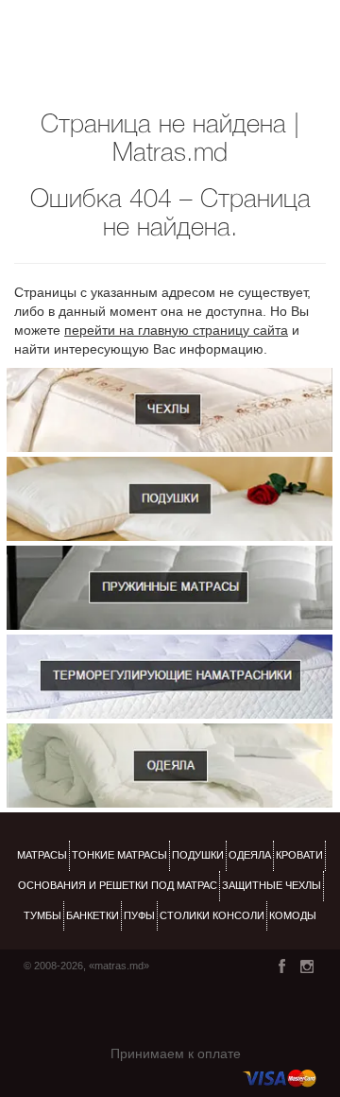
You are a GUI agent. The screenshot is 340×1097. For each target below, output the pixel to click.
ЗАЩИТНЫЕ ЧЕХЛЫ (271, 885)
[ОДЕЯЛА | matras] (169, 765)
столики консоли (212, 915)
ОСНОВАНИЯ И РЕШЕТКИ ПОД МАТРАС (117, 885)
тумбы (42, 915)
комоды (292, 915)
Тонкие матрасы (119, 855)
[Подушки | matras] (169, 499)
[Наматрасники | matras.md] (169, 677)
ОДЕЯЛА (250, 855)
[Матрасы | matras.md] (169, 588)
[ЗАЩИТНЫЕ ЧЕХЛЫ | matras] (169, 410)
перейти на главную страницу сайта (176, 330)
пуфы (139, 915)
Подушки (198, 855)
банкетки (92, 915)
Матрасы (42, 855)
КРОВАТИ (299, 855)
